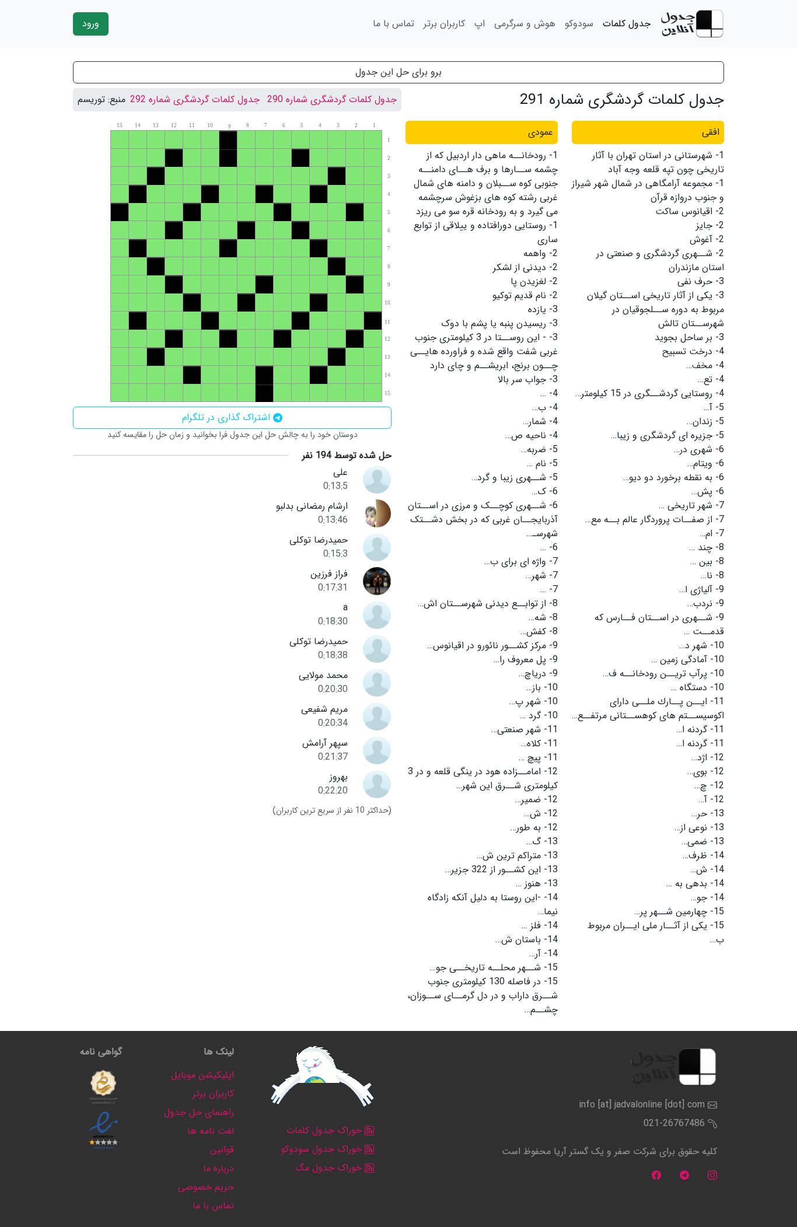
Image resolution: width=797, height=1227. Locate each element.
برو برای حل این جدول (398, 72)
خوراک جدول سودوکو (323, 1149)
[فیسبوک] (656, 1174)
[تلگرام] (684, 1174)
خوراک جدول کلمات (325, 1130)
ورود (90, 23)
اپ (479, 23)
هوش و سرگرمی (524, 23)
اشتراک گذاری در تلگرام (227, 417)
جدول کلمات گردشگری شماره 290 (332, 99)
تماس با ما (393, 23)
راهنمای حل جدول (199, 1112)
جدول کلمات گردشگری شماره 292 (195, 99)
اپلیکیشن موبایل (202, 1075)
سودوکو (579, 23)
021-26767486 (674, 1123)
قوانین (222, 1149)
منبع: (116, 100)
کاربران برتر (444, 23)
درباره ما (218, 1168)
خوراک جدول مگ (330, 1167)
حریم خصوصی (206, 1187)
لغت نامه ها (210, 1131)
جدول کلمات (627, 23)
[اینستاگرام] (712, 1174)
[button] (103, 1087)
